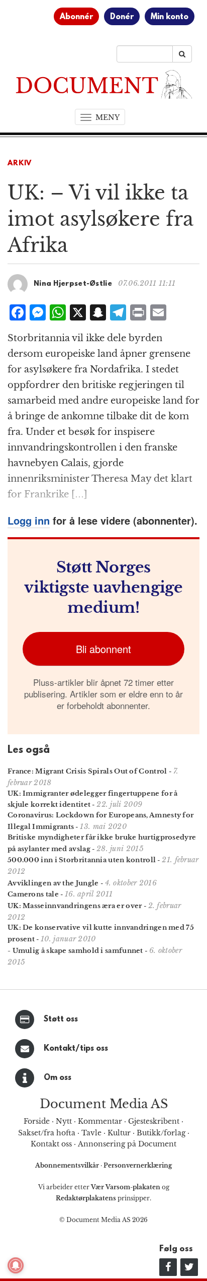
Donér (122, 17)
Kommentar (100, 1121)
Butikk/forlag (161, 1132)
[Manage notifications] (16, 1265)
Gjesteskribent (153, 1121)
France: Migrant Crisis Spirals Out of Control (87, 771)
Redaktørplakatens (86, 1198)
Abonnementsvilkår (67, 1165)
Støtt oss (61, 1019)
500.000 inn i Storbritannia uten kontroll (82, 860)
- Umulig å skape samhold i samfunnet (75, 950)
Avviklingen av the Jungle (53, 883)
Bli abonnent (103, 649)
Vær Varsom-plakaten (125, 1187)
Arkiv (20, 163)
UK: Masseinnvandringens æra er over (75, 906)
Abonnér (76, 17)
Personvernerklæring (138, 1165)
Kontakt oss (51, 1143)
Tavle (91, 1132)
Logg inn (29, 520)
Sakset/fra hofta (46, 1132)
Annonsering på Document (127, 1143)
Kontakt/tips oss (76, 1048)
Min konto (169, 17)
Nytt (64, 1121)
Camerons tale (33, 894)
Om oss (57, 1077)
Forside (37, 1121)
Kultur (119, 1132)
